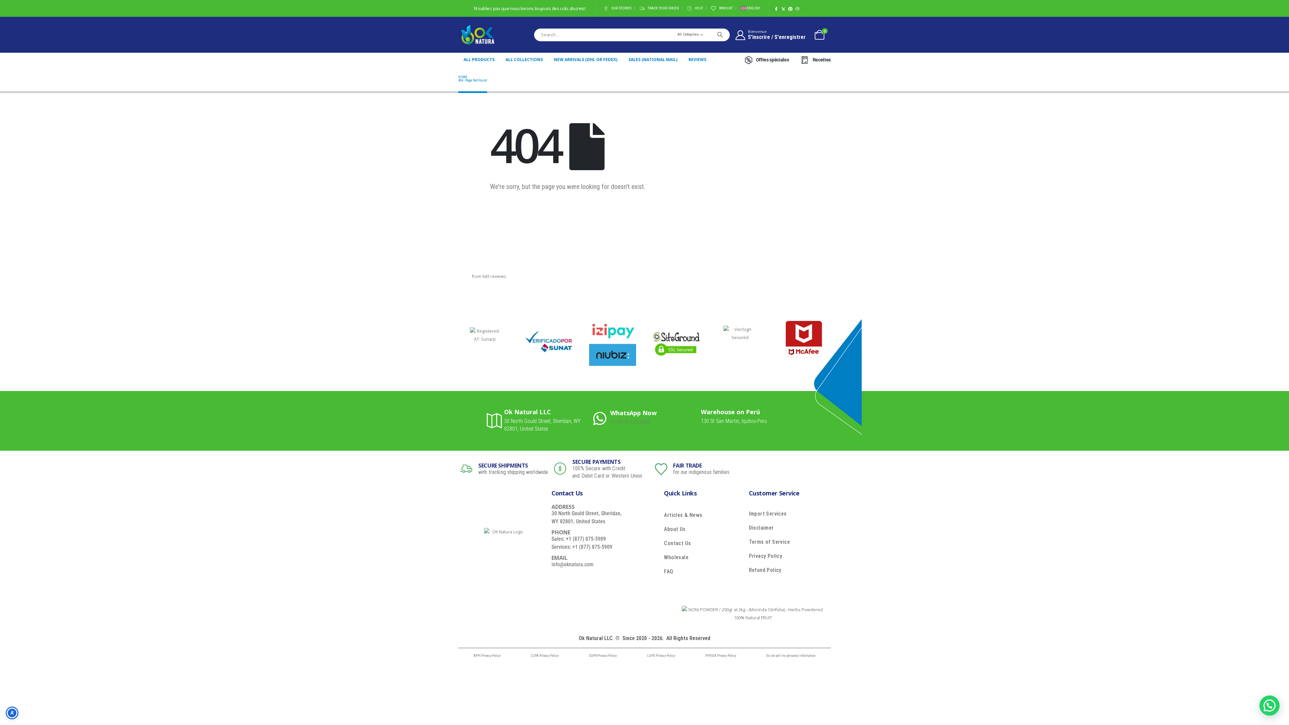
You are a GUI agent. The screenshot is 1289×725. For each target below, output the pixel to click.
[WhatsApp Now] (601, 417)
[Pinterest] (790, 9)
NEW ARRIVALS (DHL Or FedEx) (585, 59)
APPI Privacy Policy (486, 656)
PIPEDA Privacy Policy (720, 656)
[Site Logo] (477, 35)
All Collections (524, 59)
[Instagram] (797, 9)
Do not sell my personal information (791, 656)
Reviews (697, 59)
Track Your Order (663, 8)
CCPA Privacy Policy (545, 656)
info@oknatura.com (572, 564)
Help (699, 8)
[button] (1269, 705)
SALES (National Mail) (652, 59)
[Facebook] (776, 9)
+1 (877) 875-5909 (630, 422)
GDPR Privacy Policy (603, 656)
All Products (479, 59)
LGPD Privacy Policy (661, 656)
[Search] (720, 34)
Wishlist (726, 8)
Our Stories (621, 8)
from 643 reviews (489, 276)
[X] (783, 9)
